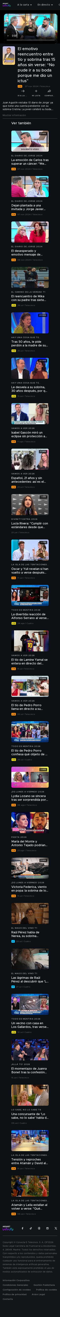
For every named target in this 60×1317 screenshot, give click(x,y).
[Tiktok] (30, 1228)
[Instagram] (47, 1228)
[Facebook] (22, 1228)
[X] (55, 1228)
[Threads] (39, 1228)
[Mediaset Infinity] (7, 5)
